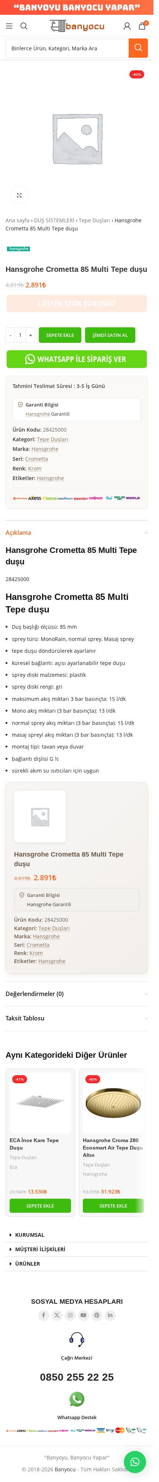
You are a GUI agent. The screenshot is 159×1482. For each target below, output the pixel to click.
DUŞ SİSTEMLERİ (54, 220)
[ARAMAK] (138, 48)
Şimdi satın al (110, 335)
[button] (40, 1206)
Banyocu (65, 1469)
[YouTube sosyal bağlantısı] (83, 1315)
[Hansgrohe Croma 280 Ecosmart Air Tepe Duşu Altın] (113, 1103)
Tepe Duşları (94, 220)
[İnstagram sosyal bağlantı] (70, 1315)
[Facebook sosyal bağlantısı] (43, 1315)
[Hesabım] (127, 25)
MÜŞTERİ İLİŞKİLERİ (40, 1249)
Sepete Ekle (60, 335)
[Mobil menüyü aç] (9, 25)
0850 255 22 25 (77, 1377)
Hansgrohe (38, 414)
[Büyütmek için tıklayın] (19, 195)
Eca (13, 1167)
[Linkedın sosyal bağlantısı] (110, 1315)
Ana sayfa (18, 220)
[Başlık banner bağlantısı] (76, 7)
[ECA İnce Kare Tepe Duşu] (40, 1103)
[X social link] (56, 1315)
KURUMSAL (29, 1234)
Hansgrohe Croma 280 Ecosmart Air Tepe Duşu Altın (113, 1147)
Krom (34, 468)
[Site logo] (77, 25)
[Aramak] (24, 25)
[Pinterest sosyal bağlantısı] (96, 1315)
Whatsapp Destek (77, 1418)
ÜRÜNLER (27, 1263)
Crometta (36, 458)
